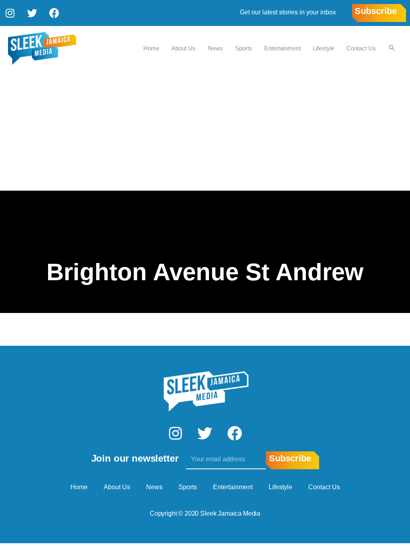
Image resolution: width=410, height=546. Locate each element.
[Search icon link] (392, 48)
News (215, 48)
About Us (183, 48)
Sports (243, 48)
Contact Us (361, 48)
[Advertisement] (205, 131)
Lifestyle (323, 48)
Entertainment (282, 48)
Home (151, 48)
